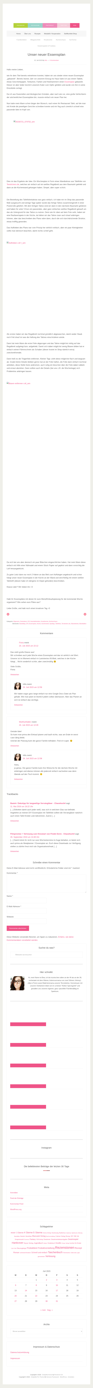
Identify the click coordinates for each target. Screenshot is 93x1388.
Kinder (45, 1243)
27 (16, 1301)
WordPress (63, 1377)
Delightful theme (47, 1375)
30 (46, 1301)
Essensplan (69, 82)
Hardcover (17, 1242)
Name (10, 896)
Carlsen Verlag (60, 1236)
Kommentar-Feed (16, 1204)
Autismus (62, 1233)
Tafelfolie (58, 623)
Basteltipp (22, 623)
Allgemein (16, 621)
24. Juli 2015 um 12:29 (28, 725)
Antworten (14, 675)
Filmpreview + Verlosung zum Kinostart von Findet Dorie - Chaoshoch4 (42, 834)
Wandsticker (75, 623)
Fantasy (33, 1239)
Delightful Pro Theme (37, 1377)
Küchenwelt (45, 623)
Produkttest (32, 1248)
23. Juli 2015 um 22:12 (28, 646)
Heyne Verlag (28, 1243)
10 (57, 1285)
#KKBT (13, 1233)
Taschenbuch (55, 1252)
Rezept (78, 1248)
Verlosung (50, 1256)
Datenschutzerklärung (19, 1352)
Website (10, 917)
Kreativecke (44, 621)
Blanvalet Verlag (39, 1236)
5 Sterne (37, 1232)
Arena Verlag (47, 1233)
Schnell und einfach (39, 1252)
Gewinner (47, 1239)
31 (57, 1301)
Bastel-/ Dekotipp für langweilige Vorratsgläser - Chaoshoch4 (37, 803)
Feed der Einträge (16, 1198)
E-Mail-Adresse (14, 906)
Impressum (15, 1358)
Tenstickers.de (13, 184)
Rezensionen (64, 1247)
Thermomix (66, 1252)
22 (36, 1296)
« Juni (43, 1310)
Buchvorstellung (50, 1236)
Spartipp (52, 623)
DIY (29, 621)
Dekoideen (23, 621)
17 (57, 1290)
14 (26, 1290)
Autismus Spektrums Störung (74, 1233)
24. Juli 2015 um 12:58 (32, 758)
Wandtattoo (82, 623)
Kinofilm (58, 1243)
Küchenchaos (53, 621)
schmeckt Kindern (25, 1252)
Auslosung (55, 1233)
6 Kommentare (54, 60)
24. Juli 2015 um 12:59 (32, 687)
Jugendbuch (38, 1243)
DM (75, 1236)
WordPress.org (15, 1209)
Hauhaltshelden (35, 621)
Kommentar (12, 873)
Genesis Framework (52, 1377)
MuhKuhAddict (25, 722)
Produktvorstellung (46, 1248)
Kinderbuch (51, 1243)
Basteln (22, 1236)
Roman (16, 1252)
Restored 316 (58, 1375)
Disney (68, 1236)
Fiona (21, 643)
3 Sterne (19, 1233)
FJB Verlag (39, 1239)
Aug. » (50, 1310)
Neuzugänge (21, 1248)
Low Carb (13, 1248)
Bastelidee (17, 1236)
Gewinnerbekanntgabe (59, 1239)
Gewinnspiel (73, 1239)
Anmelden (14, 1193)
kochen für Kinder (75, 1243)
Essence (26, 1239)
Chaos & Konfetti (46, 12)
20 (16, 1296)
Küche (39, 623)
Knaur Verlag (65, 1243)
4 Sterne (28, 1232)
